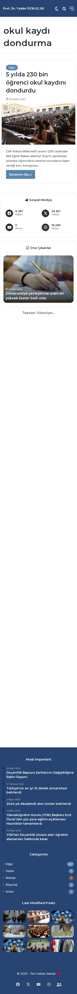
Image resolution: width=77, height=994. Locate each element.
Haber (10, 871)
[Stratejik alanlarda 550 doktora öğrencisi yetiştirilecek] (62, 917)
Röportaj (11, 884)
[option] (38, 279)
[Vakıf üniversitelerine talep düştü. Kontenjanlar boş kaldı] (38, 931)
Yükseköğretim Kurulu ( (24, 815)
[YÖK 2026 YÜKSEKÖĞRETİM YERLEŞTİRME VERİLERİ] (38, 945)
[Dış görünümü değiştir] (57, 10)
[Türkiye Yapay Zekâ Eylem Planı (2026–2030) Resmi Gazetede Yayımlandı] (14, 945)
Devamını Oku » (20, 174)
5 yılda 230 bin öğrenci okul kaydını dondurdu (36, 82)
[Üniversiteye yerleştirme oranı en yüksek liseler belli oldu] (14, 931)
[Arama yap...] (64, 10)
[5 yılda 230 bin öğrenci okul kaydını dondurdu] (38, 124)
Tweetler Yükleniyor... (38, 313)
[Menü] (72, 10)
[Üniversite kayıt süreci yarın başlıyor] (14, 917)
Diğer (11, 67)
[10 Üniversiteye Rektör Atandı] (62, 945)
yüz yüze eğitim (35, 819)
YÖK (46, 815)
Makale (11, 878)
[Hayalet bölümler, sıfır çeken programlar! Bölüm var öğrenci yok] (38, 917)
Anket (10, 891)
